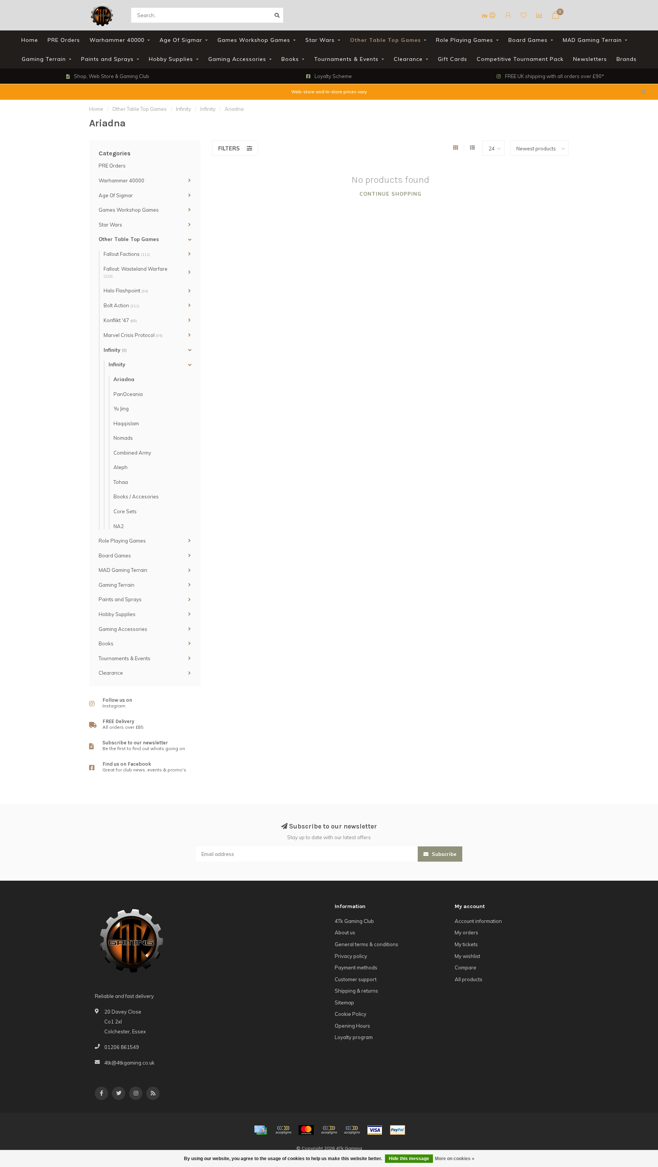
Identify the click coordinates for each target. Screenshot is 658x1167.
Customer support (356, 979)
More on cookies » (454, 1158)
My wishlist (467, 956)
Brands (626, 59)
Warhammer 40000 (116, 40)
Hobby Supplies (171, 59)
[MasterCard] (306, 1130)
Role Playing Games (464, 40)
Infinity (115, 350)
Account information (478, 921)
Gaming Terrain (44, 59)
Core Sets (125, 511)
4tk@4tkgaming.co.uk (129, 1063)
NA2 (118, 526)
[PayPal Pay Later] (351, 1130)
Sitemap (344, 1002)
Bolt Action (121, 305)
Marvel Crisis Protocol (133, 335)
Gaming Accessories (237, 59)
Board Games (528, 40)
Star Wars (320, 40)
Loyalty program (354, 1037)
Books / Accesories (136, 496)
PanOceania (128, 394)
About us (345, 932)
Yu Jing (121, 408)
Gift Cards (452, 59)
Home (29, 40)
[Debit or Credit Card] (283, 1130)
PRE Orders (64, 40)
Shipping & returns (356, 991)
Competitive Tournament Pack (520, 59)
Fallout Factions (127, 254)
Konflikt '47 (120, 320)
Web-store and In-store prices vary (329, 91)
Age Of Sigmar (181, 40)
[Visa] (374, 1130)
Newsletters (590, 59)
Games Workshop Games (253, 40)
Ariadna (123, 379)
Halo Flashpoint (126, 290)
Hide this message (409, 1158)
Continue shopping (390, 194)
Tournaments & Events (346, 59)
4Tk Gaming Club (354, 921)
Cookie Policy (350, 1014)
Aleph (120, 467)
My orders (466, 932)
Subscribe (443, 854)
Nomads (123, 438)
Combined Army (132, 453)
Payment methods (356, 967)
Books (290, 59)
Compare (465, 967)
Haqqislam (126, 423)
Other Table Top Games (385, 40)
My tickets (466, 944)
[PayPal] (329, 1130)
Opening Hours (352, 1026)
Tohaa (120, 482)
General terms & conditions (366, 944)
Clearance (408, 59)
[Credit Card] (260, 1130)
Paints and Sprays (107, 59)
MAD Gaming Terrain (592, 40)
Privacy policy (351, 956)
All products (468, 979)
